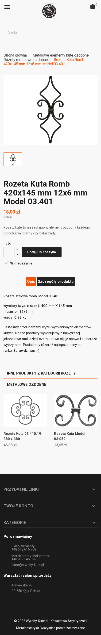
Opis (31, 281)
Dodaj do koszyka (41, 252)
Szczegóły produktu (56, 281)
